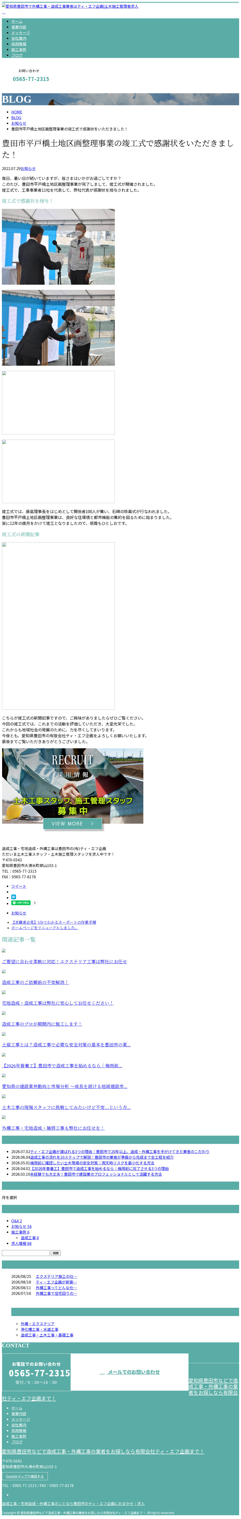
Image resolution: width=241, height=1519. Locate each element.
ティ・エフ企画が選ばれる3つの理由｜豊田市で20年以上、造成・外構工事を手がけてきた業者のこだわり (119, 1151)
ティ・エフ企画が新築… (56, 1282)
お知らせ (28, 168)
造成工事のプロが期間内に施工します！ (42, 1024)
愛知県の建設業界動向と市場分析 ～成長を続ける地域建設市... (64, 1086)
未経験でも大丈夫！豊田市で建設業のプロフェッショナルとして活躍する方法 (96, 1174)
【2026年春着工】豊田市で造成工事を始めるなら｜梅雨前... (62, 1065)
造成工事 (30, 1237)
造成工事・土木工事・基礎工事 (47, 1335)
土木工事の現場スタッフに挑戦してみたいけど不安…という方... (66, 1107)
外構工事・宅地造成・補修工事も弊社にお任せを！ (53, 1128)
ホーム (17, 21)
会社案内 (18, 38)
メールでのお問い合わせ (133, 1371)
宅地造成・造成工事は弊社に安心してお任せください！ (58, 1003)
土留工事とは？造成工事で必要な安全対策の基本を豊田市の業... (66, 1044)
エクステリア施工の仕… (56, 1276)
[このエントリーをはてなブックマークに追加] (13, 897)
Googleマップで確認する (25, 1476)
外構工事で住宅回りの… (56, 1293)
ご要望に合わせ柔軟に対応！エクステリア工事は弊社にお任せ (64, 961)
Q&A (16, 1220)
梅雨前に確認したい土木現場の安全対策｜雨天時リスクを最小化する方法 (92, 1163)
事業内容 (18, 27)
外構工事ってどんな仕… (56, 1287)
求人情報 (21, 1243)
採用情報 (18, 44)
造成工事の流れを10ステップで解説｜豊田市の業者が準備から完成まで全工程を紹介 (102, 1157)
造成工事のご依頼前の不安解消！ (35, 982)
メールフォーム (18, 89)
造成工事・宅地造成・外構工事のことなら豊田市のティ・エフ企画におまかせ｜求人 (73, 1503)
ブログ (17, 55)
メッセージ (20, 32)
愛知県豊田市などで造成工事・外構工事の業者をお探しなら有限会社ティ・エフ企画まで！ (103, 1451)
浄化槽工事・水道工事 (39, 1329)
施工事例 (18, 49)
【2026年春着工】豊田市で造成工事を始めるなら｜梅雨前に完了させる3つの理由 (99, 1168)
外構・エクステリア (38, 1323)
